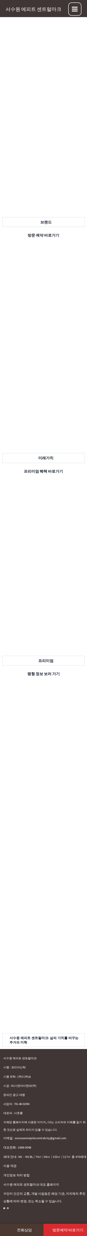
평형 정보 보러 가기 (43, 673)
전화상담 (24, 1230)
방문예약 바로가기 (67, 1230)
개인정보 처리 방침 (16, 1175)
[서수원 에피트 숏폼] (8, 1208)
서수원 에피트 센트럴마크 (33, 9)
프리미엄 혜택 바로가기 (43, 471)
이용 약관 (10, 1166)
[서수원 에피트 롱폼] (4, 1208)
